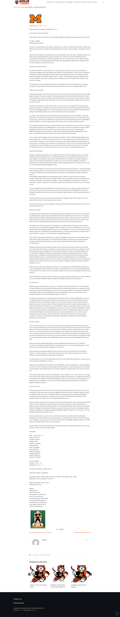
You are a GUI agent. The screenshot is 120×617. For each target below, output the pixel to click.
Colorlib (21, 610)
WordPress (34, 610)
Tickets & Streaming (60, 2)
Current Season (78, 2)
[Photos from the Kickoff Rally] (39, 573)
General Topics (50, 2)
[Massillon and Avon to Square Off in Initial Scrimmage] (80, 573)
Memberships (69, 2)
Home (15, 7)
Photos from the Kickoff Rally (38, 586)
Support (95, 2)
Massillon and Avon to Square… (78, 586)
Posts (18, 7)
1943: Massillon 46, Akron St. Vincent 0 (40, 532)
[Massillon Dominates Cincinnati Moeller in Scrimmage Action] (60, 573)
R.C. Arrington (35, 555)
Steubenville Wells (45, 555)
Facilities (89, 2)
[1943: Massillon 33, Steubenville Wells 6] (35, 18)
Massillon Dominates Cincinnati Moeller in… (58, 586)
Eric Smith (44, 25)
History (84, 2)
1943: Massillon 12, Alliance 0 (82, 532)
